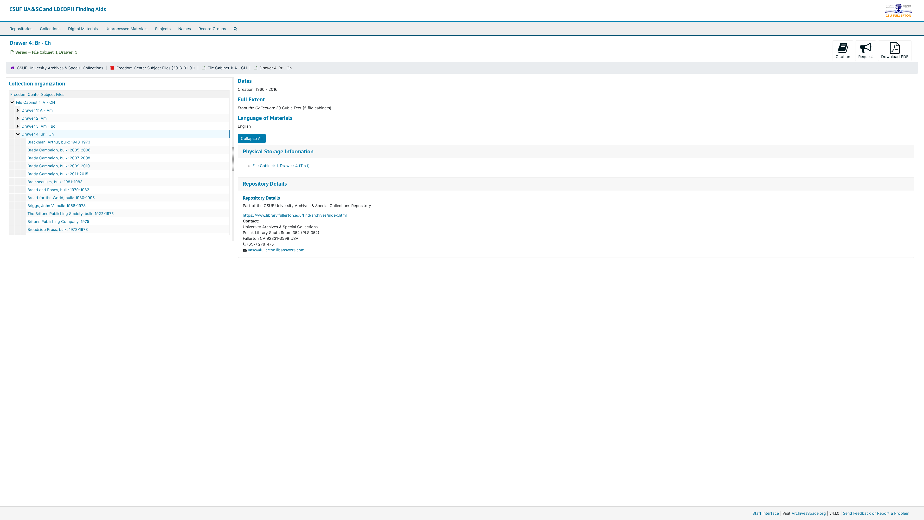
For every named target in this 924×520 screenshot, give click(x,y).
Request (865, 56)
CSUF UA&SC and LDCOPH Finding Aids (57, 9)
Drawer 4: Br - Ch (38, 134)
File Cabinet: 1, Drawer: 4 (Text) (281, 165)
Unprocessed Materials (126, 28)
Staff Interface (765, 513)
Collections (50, 28)
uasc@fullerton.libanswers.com (276, 249)
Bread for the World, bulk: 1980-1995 (61, 197)
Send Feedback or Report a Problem (876, 513)
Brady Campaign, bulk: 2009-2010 (58, 165)
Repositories (21, 28)
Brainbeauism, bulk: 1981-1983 (55, 181)
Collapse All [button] (252, 138)
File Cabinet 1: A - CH (227, 67)
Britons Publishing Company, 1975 (58, 221)
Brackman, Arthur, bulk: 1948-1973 (58, 142)
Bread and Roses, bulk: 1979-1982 (58, 189)
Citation (843, 56)
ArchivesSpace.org (809, 513)
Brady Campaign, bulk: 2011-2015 (57, 173)
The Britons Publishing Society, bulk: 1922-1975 (70, 213)
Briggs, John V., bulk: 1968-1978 (56, 205)
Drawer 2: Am (34, 118)
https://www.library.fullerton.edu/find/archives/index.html (295, 215)
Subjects (163, 28)
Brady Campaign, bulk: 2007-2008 (58, 158)
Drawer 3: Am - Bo (39, 126)
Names (184, 28)
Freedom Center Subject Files (37, 94)
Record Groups (212, 28)
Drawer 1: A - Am (37, 110)
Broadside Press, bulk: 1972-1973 (57, 229)
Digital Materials (83, 28)
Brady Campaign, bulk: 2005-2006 (58, 150)
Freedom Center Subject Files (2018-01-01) (155, 67)
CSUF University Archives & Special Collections (60, 67)
